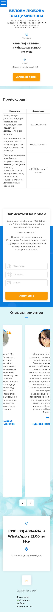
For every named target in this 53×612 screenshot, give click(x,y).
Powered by (23, 597)
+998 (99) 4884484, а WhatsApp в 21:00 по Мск (27, 47)
